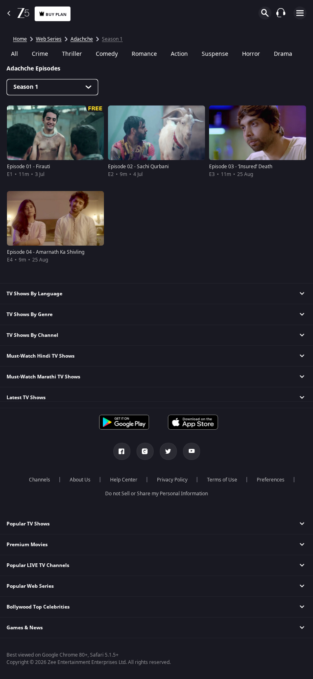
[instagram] (145, 451)
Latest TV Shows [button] (26, 397)
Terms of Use (222, 479)
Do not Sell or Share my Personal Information (156, 493)
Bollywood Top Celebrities (38, 607)
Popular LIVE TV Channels (38, 565)
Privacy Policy (172, 479)
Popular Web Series (30, 586)
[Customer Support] (281, 13)
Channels (39, 479)
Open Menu (299, 13)
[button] (156, 524)
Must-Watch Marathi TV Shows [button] (43, 376)
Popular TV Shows (28, 523)
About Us (80, 479)
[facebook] (121, 451)
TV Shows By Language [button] (34, 293)
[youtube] (191, 451)
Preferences (270, 479)
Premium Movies (27, 544)
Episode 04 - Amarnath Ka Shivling (45, 252)
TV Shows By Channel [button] (32, 335)
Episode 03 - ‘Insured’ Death (240, 166)
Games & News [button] (25, 627)
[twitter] (168, 451)
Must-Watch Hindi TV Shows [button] (41, 356)
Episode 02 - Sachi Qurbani (138, 166)
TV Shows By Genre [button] (30, 314)
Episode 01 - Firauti (28, 166)
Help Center (123, 479)
